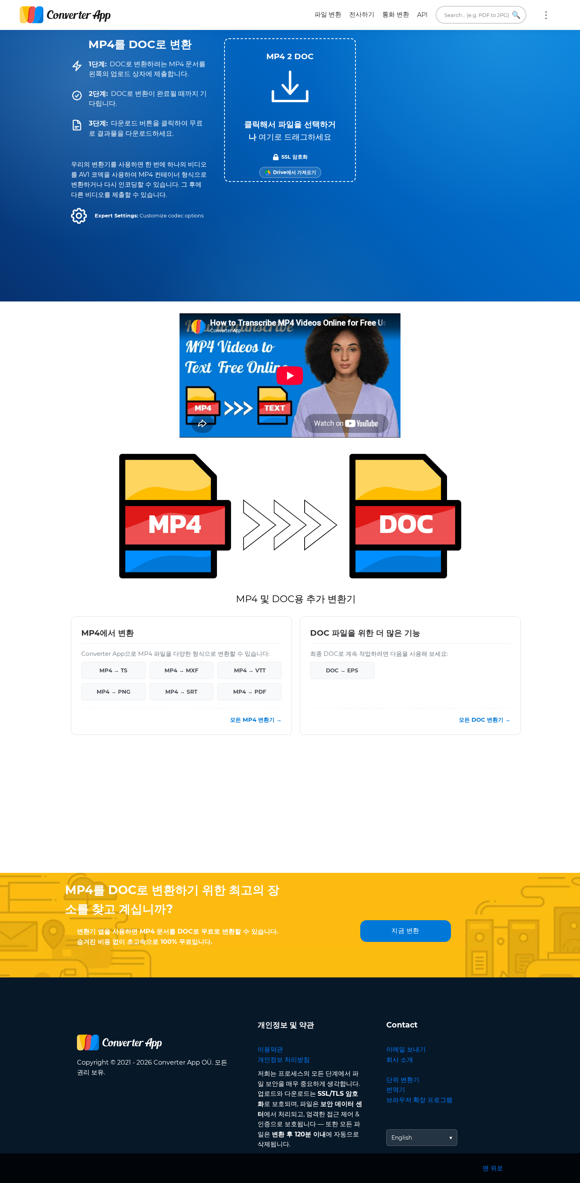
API (422, 15)
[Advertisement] (290, 809)
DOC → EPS (342, 670)
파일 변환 (327, 14)
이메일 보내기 (406, 1049)
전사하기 (361, 14)
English (401, 1137)
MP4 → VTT (250, 670)
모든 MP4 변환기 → (256, 719)
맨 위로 (493, 1168)
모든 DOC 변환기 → (485, 719)
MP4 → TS (113, 670)
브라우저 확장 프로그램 (419, 1100)
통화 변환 (395, 14)
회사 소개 (399, 1059)
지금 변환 (405, 930)
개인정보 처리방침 (284, 1059)
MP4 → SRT (181, 691)
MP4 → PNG (113, 691)
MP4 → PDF (249, 691)
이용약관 (270, 1049)
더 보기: (546, 15)
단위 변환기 (402, 1080)
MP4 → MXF (181, 670)
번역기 (395, 1089)
